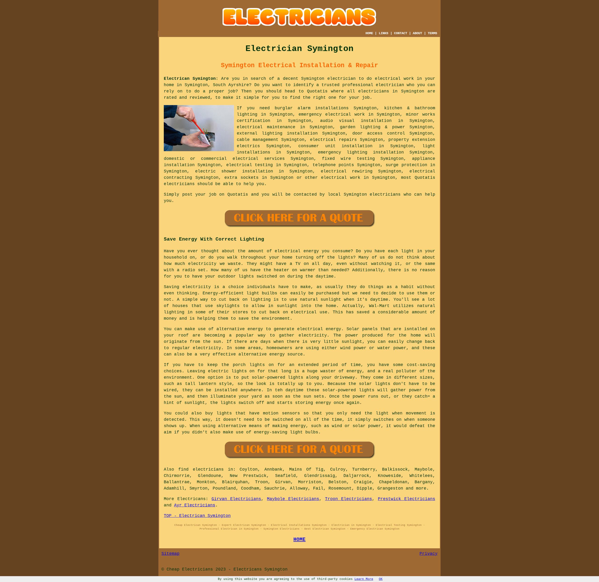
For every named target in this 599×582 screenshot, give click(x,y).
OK (381, 579)
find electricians (201, 469)
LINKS (383, 33)
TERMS (432, 33)
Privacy (429, 553)
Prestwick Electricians (406, 499)
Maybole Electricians (293, 499)
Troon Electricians (348, 499)
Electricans (191, 499)
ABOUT (417, 33)
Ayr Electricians (194, 505)
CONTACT (400, 33)
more (421, 488)
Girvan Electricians (236, 499)
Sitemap (170, 553)
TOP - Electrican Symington (197, 515)
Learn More (363, 579)
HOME (369, 33)
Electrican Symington (190, 78)
